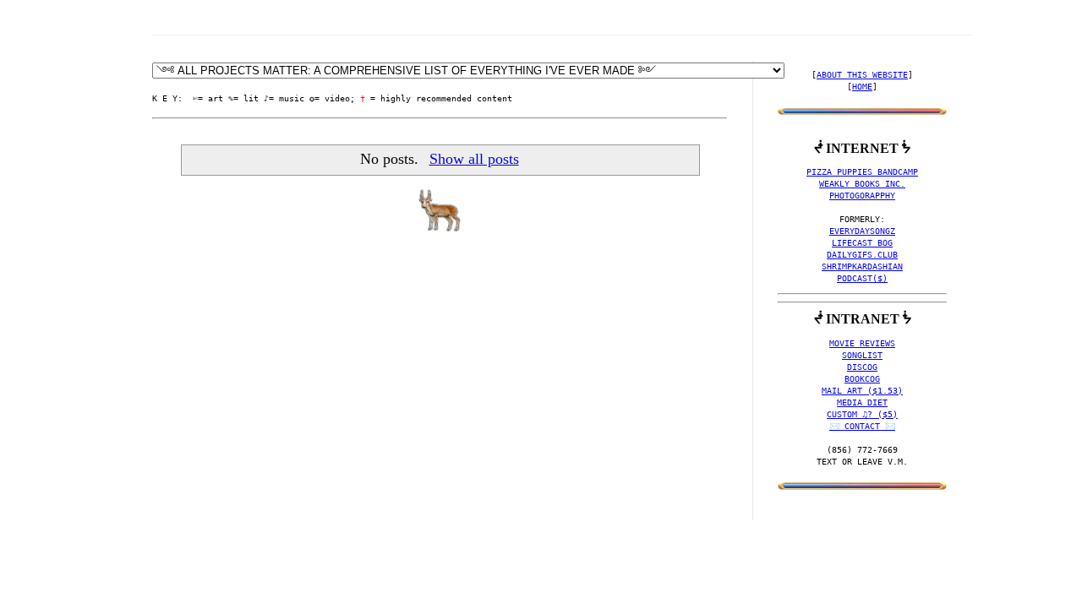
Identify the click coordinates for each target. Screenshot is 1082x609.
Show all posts (473, 158)
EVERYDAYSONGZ (862, 231)
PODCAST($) (862, 278)
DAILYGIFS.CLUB (862, 254)
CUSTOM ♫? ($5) (862, 414)
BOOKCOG (862, 378)
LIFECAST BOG (862, 242)
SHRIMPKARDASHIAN (862, 266)
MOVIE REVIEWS (862, 343)
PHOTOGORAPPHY (862, 195)
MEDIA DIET (862, 402)
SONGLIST (862, 355)
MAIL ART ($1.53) (862, 390)
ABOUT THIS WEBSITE (862, 74)
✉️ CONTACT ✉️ (862, 426)
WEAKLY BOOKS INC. (862, 183)
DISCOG (862, 367)
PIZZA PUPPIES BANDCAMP (862, 172)
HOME (862, 86)
